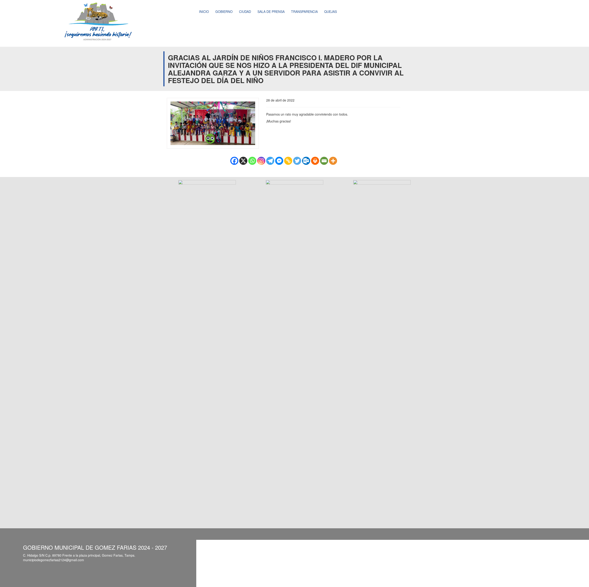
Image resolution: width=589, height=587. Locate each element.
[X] (243, 161)
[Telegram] (270, 161)
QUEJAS (330, 11)
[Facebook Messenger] (279, 161)
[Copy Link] (288, 161)
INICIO (204, 11)
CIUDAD (245, 11)
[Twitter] (297, 161)
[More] (333, 161)
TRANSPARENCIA (304, 11)
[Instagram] (261, 161)
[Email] (324, 161)
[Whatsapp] (252, 161)
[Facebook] (234, 161)
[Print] (315, 161)
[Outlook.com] (306, 161)
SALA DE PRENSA (271, 11)
